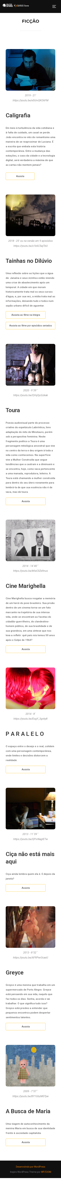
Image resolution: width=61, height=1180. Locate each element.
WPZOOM (46, 1172)
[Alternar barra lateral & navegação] (55, 6)
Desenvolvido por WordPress (30, 1166)
